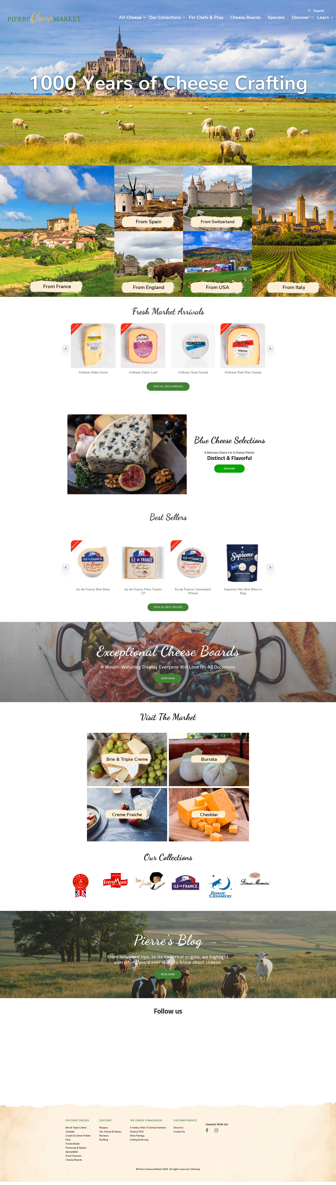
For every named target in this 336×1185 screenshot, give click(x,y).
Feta (68, 1140)
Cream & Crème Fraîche (78, 1136)
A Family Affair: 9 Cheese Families (148, 1128)
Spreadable (72, 1152)
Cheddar (70, 1132)
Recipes (103, 1128)
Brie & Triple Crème (76, 1128)
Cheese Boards (74, 1160)
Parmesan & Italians (76, 1148)
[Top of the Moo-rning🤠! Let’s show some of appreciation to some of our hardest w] (35, 1049)
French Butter (73, 1144)
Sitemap (195, 1169)
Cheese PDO (137, 1132)
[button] (270, 348)
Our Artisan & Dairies (110, 1132)
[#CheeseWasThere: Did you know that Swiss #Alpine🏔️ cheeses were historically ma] (168, 1049)
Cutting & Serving (139, 1140)
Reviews (104, 1136)
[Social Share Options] (6, 1080)
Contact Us (179, 1132)
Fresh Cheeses (74, 1156)
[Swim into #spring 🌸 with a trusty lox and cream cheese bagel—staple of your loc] (234, 1049)
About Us (178, 1128)
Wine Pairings (137, 1136)
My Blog (103, 1140)
